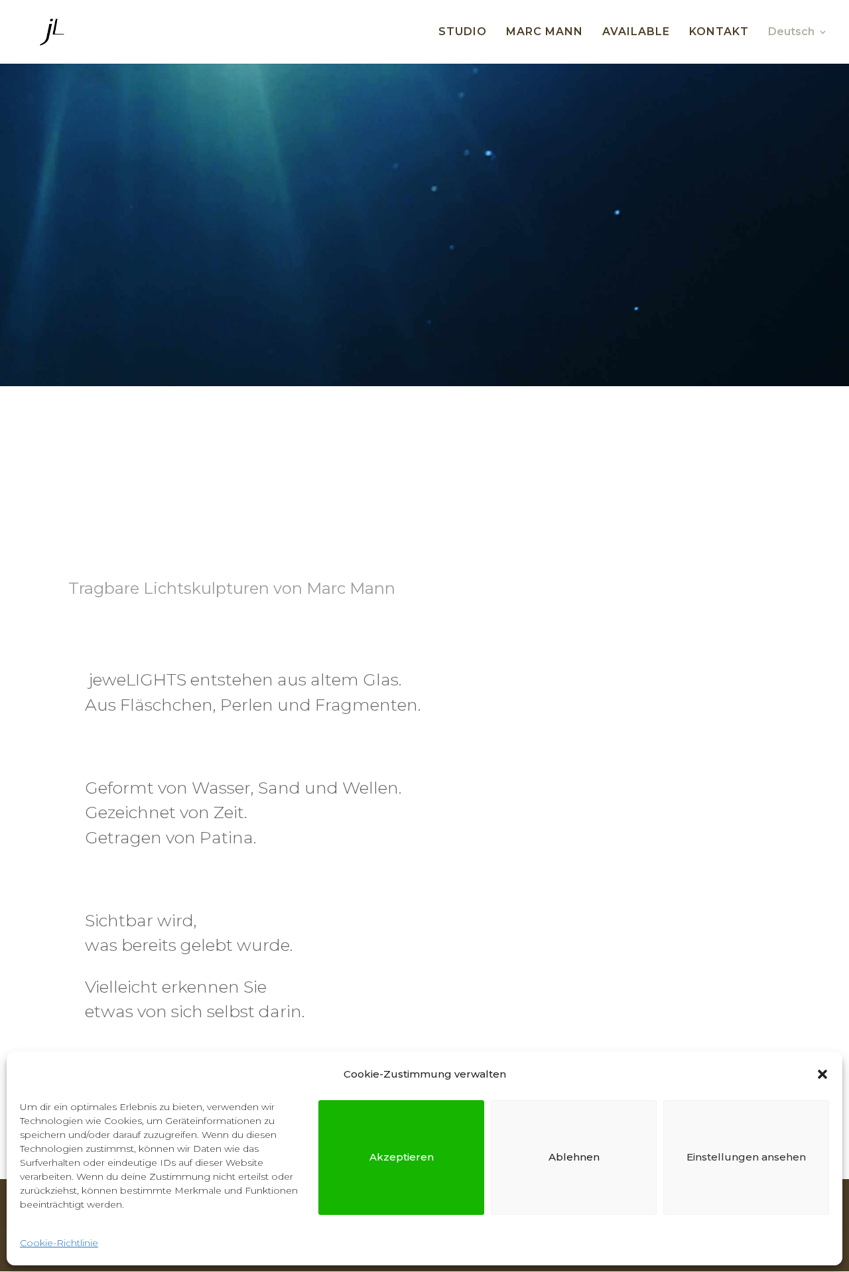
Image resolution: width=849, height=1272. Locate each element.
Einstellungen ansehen (746, 1157)
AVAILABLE (636, 32)
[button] (822, 1074)
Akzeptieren (401, 1157)
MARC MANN (544, 32)
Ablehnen (574, 1157)
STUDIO (462, 32)
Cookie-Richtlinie (59, 1243)
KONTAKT (719, 32)
